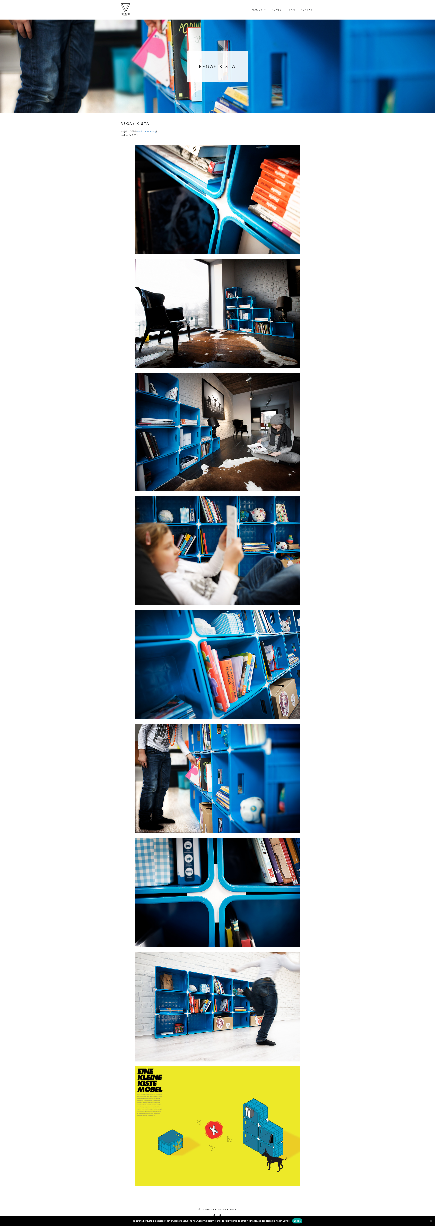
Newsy (277, 10)
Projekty (259, 10)
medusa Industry (146, 131)
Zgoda (297, 1220)
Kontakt (307, 10)
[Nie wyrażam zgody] (430, 1221)
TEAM (291, 10)
